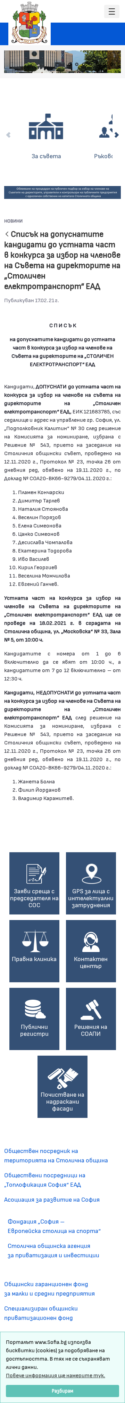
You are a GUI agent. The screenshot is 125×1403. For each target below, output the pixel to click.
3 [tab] (83, 64)
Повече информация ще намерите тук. (55, 1375)
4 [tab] (90, 64)
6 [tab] (104, 64)
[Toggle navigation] (111, 11)
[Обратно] (7, 234)
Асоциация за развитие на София (52, 1199)
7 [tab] (111, 64)
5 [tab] (97, 64)
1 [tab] (70, 64)
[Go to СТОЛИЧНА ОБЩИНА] (29, 22)
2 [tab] (76, 64)
